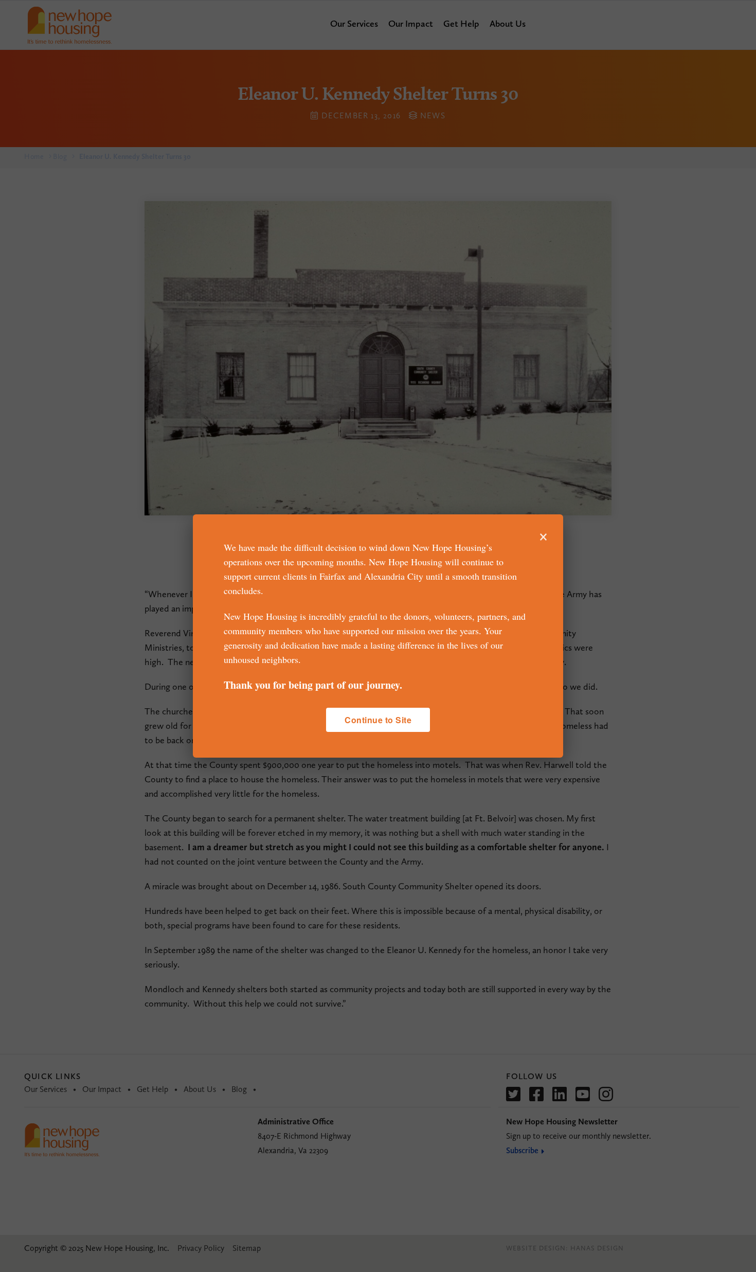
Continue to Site (378, 720)
